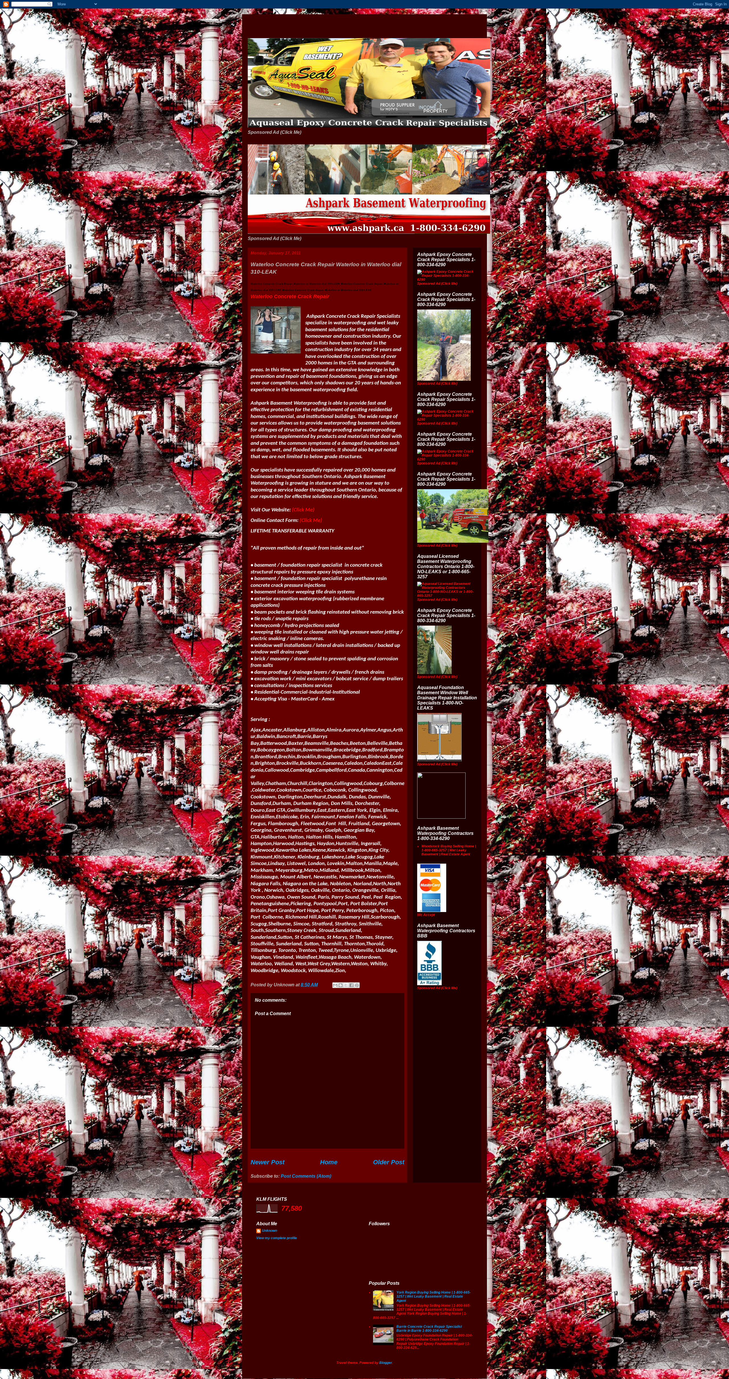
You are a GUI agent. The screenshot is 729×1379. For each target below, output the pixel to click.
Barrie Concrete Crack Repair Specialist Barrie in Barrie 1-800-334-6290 (429, 1329)
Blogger (385, 1363)
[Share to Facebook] (351, 985)
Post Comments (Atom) (306, 1176)
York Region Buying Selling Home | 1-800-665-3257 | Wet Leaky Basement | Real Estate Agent (433, 1296)
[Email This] (335, 985)
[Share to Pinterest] (357, 985)
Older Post (388, 1162)
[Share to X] (346, 985)
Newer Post (267, 1162)
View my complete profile (276, 1238)
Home (328, 1162)
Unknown (269, 1231)
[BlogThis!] (340, 985)
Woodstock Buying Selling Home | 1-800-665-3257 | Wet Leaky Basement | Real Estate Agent (448, 850)
